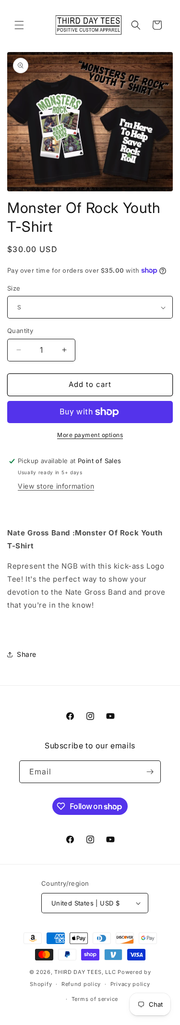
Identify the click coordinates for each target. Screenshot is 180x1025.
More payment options (90, 435)
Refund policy (81, 984)
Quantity (20, 330)
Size (14, 288)
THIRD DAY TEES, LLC (85, 972)
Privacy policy (130, 984)
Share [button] (26, 654)
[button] (19, 25)
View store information (56, 486)
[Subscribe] (149, 771)
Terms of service (95, 999)
